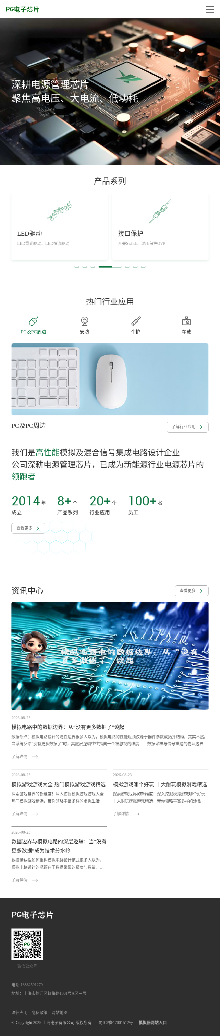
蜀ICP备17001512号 (116, 1023)
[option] (110, 91)
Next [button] (209, 325)
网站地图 (60, 1012)
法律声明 (19, 1012)
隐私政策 (40, 1012)
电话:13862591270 (27, 985)
